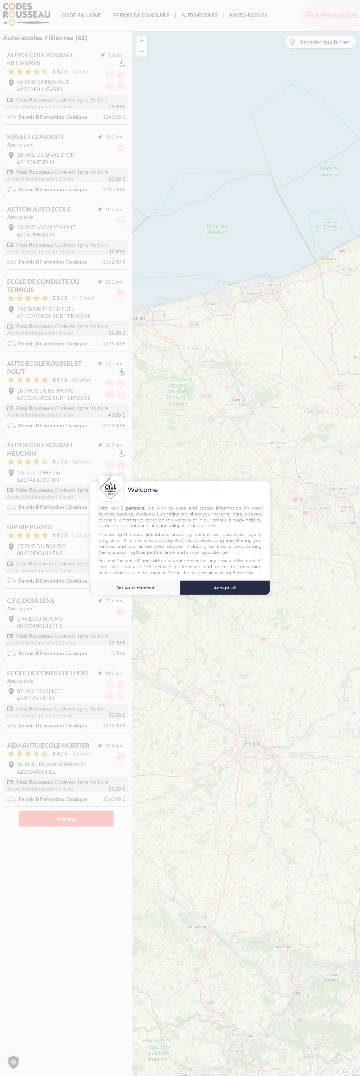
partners (135, 508)
